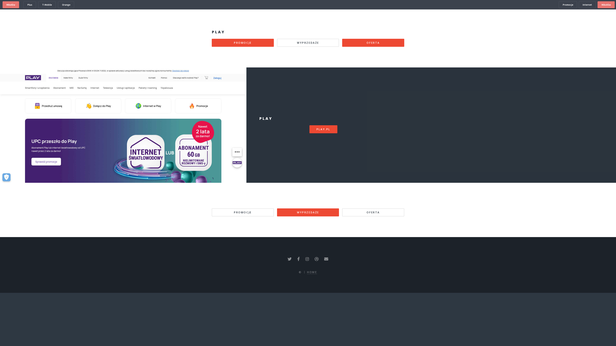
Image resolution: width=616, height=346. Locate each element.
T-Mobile (47, 4)
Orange (66, 4)
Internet (587, 4)
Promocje (568, 4)
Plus (29, 4)
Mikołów (10, 4)
